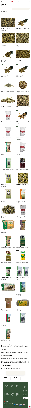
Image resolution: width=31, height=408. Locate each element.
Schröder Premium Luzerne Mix (19, 137)
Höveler (12, 395)
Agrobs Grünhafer (3, 168)
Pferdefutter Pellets (6, 394)
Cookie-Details (18, 393)
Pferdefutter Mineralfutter (7, 392)
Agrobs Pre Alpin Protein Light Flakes (5, 339)
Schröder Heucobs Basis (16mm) (5, 75)
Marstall (4, 367)
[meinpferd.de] (25, 384)
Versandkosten (18, 392)
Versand (7, 405)
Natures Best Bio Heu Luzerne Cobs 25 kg (6, 184)
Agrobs (12, 386)
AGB (4, 405)
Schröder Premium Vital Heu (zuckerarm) (6, 106)
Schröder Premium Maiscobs (19, 121)
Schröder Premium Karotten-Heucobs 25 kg (6, 137)
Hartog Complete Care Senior (19, 168)
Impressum (9, 405)
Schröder (12, 385)
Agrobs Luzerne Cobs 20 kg (4, 246)
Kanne (12, 392)
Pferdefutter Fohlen (6, 386)
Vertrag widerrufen (25, 398)
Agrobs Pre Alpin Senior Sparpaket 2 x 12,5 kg (21, 277)
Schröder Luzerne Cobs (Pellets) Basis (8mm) (21, 184)
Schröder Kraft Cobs (18, 106)
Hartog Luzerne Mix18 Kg (19, 246)
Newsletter (17, 386)
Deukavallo (12, 393)
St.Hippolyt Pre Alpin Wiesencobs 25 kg (6, 277)
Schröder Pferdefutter (6, 385)
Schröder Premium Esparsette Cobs (5, 28)
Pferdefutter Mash (6, 395)
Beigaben (17, 395)
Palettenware (17, 394)
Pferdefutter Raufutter (6, 393)
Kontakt (17, 385)
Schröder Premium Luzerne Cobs (20, 75)
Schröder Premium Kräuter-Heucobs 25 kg (6, 121)
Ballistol (12, 394)
